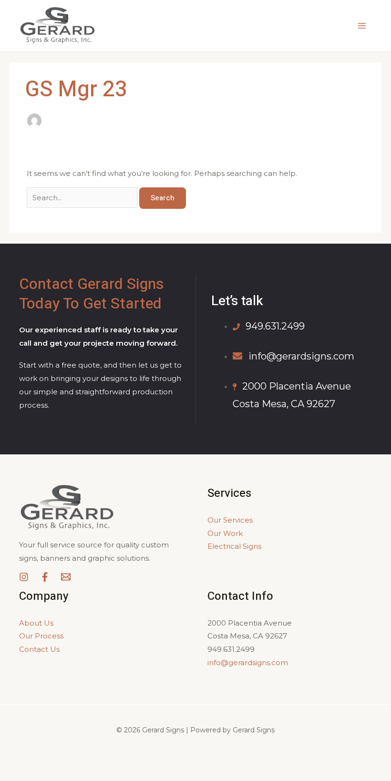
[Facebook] (45, 577)
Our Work (225, 533)
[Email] (66, 577)
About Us (36, 622)
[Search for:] (83, 197)
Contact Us (39, 649)
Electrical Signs (234, 546)
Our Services (230, 519)
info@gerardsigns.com (247, 662)
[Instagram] (24, 577)
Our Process (41, 635)
